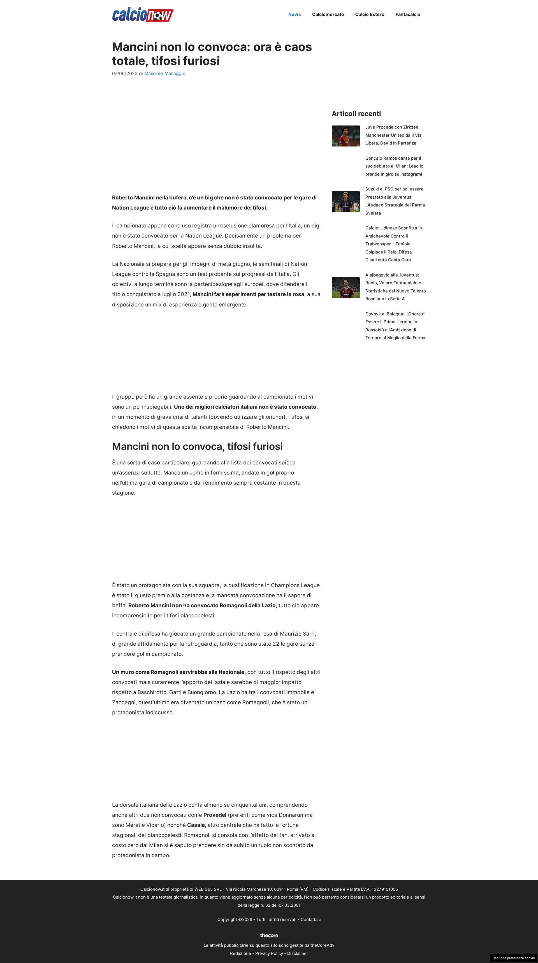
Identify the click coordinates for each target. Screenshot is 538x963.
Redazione (240, 953)
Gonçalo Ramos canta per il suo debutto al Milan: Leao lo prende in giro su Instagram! (394, 166)
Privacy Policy (269, 953)
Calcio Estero (369, 14)
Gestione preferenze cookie (514, 958)
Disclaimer (297, 953)
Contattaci (311, 919)
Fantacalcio (408, 14)
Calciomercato (328, 14)
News (294, 14)
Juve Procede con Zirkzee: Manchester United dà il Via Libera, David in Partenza (393, 135)
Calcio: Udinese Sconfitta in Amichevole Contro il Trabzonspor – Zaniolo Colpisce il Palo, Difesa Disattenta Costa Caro (393, 243)
